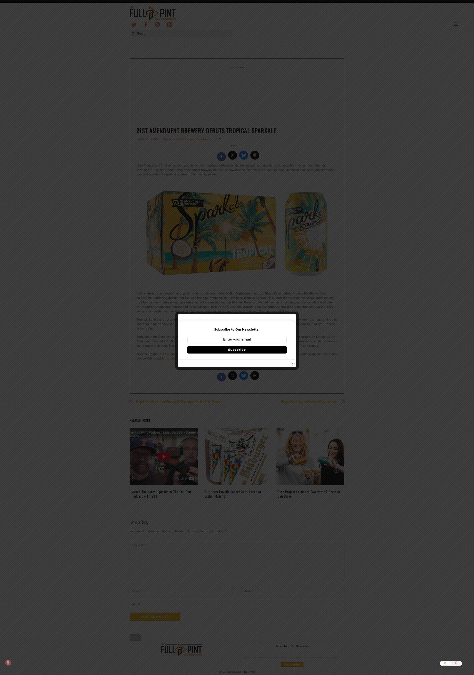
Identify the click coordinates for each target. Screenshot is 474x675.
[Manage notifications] (8, 663)
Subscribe (237, 349)
